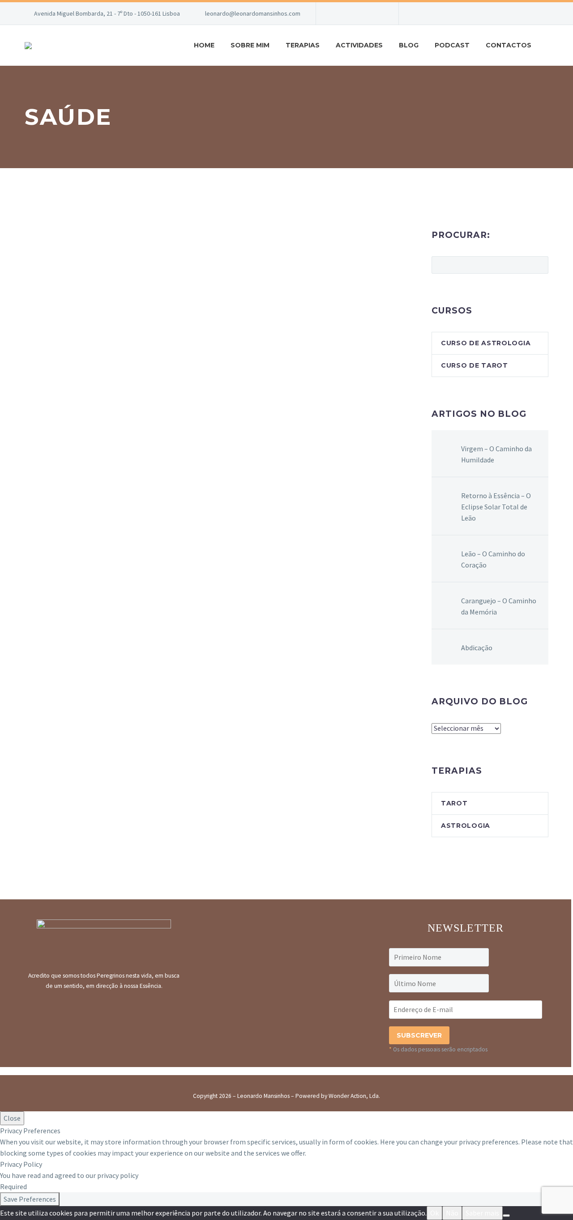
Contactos (508, 45)
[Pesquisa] (548, 45)
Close (12, 1118)
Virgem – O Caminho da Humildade (496, 454)
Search (538, 264)
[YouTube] (363, 13)
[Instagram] (349, 13)
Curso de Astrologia (485, 343)
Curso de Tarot (474, 365)
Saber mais (482, 1212)
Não (452, 1212)
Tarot (454, 803)
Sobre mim (250, 45)
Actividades (359, 45)
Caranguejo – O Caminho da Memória (498, 606)
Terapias (303, 45)
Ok (434, 1212)
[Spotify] (376, 13)
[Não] (506, 1215)
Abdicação (476, 647)
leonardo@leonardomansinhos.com (252, 13)
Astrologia (465, 826)
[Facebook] (336, 13)
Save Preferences (30, 1199)
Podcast (452, 45)
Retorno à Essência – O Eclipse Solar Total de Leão (496, 506)
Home (204, 45)
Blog (409, 45)
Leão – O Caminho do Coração (493, 559)
